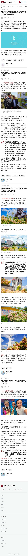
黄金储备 (8, 60)
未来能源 (14, 175)
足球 (15, 60)
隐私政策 (3, 522)
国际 (2, 510)
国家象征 (3, 525)
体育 (3, 60)
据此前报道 (4, 458)
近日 (2, 355)
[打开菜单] (25, 2)
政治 (2, 501)
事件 (18, 6)
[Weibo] (12, 489)
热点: (1, 6)
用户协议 (3, 519)
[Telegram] (8, 18)
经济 (2, 507)
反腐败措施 (4, 528)
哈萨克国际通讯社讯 (7, 83)
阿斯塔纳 (20, 60)
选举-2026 (6, 6)
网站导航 (3, 540)
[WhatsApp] (5, 18)
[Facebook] (11, 18)
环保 (3, 175)
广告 (2, 546)
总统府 (11, 6)
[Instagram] (2, 18)
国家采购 (3, 531)
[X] (14, 18)
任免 (15, 6)
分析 (2, 504)
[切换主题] (20, 2)
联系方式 (3, 543)
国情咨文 (21, 6)
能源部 (8, 175)
